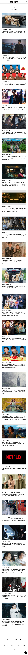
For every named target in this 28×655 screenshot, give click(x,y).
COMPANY (12, 645)
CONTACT (5, 645)
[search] (26, 1)
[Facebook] (7, 639)
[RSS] (20, 639)
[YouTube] (16, 639)
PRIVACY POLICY (21, 645)
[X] (11, 639)
